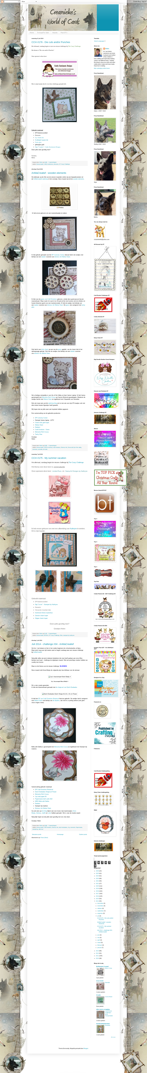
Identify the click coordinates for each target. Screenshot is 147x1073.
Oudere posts (83, 834)
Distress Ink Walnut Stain (43, 808)
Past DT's (64, 32)
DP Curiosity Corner (58, 255)
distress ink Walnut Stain (62, 257)
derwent (46, 635)
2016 (97, 896)
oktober (99, 908)
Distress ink (64, 447)
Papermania (79, 827)
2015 (97, 898)
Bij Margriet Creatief (102, 966)
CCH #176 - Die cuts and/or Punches (51, 42)
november (100, 906)
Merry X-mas (108, 968)
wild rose (41, 829)
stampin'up (35, 829)
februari (99, 945)
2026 (97, 871)
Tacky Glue (38, 434)
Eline (61, 635)
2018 (97, 891)
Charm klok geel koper (42, 422)
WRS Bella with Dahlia (42, 801)
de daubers (56, 700)
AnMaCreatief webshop (40, 179)
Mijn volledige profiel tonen (102, 68)
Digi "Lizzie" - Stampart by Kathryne (46, 604)
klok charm (44, 349)
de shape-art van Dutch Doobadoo (66, 687)
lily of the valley (77, 447)
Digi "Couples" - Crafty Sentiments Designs (48, 147)
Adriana (38, 813)
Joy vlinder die (39, 137)
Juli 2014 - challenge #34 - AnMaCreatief (53, 644)
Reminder (107, 1025)
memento (34, 449)
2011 (97, 956)
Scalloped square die (41, 140)
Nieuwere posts (36, 834)
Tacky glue (38, 142)
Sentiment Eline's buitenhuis (44, 613)
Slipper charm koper (41, 618)
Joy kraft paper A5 (40, 796)
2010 (97, 958)
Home (32, 32)
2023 (97, 878)
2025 (97, 873)
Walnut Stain (48, 399)
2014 (97, 901)
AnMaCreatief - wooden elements (49, 173)
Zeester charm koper (41, 615)
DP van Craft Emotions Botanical (48, 698)
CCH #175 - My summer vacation (49, 458)
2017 (97, 893)
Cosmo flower (108, 996)
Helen (107, 48)
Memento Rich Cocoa (48, 397)
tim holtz (45, 449)
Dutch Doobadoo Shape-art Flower (45, 792)
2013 (97, 951)
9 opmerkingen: (53, 825)
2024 (97, 876)
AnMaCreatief (37, 652)
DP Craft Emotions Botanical (44, 789)
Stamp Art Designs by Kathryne (76, 471)
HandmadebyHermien (103, 1023)
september (100, 911)
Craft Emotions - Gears (42, 429)
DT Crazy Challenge (64, 164)
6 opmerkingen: (53, 445)
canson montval (48, 447)
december (100, 903)
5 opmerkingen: (53, 162)
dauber (43, 257)
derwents (56, 164)
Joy (69, 827)
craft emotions (56, 447)
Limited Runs (57, 471)
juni (98, 935)
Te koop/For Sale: (43, 32)
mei (98, 937)
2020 (97, 886)
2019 (97, 888)
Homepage (60, 834)
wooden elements (78, 179)
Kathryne (73, 529)
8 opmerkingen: (53, 633)
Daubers (37, 427)
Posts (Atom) (44, 837)
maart (99, 942)
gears (67, 305)
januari (99, 947)
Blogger (86, 1048)
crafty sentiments (48, 164)
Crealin (98, 995)
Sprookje (107, 982)
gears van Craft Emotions (49, 299)
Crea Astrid (99, 981)
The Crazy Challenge (76, 462)
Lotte (49, 813)
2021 (97, 883)
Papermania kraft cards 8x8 (43, 799)
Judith (44, 813)
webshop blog (52, 403)
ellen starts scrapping (103, 1009)
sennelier (40, 449)
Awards (54, 32)
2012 (97, 953)
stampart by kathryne (68, 635)
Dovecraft (70, 447)
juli (98, 916)
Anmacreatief (39, 164)
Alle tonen (113, 1037)
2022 (97, 881)
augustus (100, 913)
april (98, 940)
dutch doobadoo (63, 827)
